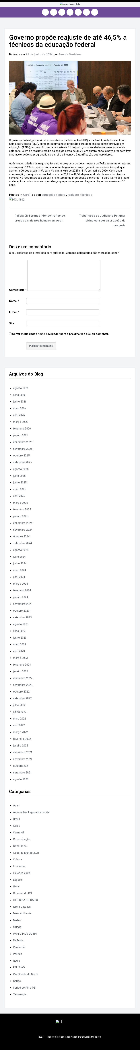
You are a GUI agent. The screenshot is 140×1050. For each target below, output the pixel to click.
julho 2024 (19, 556)
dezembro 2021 (22, 752)
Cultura (17, 859)
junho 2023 (20, 637)
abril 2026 (19, 415)
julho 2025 (19, 475)
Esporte (18, 879)
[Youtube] (70, 12)
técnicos (86, 195)
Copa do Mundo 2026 (26, 852)
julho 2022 (19, 705)
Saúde (17, 981)
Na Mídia (18, 940)
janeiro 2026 (20, 435)
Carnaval (18, 832)
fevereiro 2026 (22, 428)
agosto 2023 (21, 624)
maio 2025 (19, 489)
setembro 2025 (22, 462)
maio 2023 (19, 644)
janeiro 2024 (20, 597)
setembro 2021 (22, 772)
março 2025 (20, 502)
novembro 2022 (22, 685)
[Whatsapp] (86, 12)
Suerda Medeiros (70, 54)
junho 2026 (20, 401)
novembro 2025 (22, 448)
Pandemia (19, 947)
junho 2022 (20, 711)
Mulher (17, 920)
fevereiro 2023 (22, 664)
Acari (16, 805)
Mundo (17, 927)
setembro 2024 (22, 543)
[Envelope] (94, 12)
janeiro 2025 (20, 516)
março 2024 (20, 583)
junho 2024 (20, 563)
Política (17, 954)
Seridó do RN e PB (24, 987)
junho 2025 (20, 482)
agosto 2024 (21, 550)
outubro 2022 (21, 691)
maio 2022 (19, 718)
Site (11, 323)
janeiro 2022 (20, 745)
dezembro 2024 (22, 523)
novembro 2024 (22, 529)
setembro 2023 (22, 617)
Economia (19, 866)
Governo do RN (22, 893)
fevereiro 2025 (22, 509)
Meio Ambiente (22, 913)
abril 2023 (19, 651)
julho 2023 (19, 631)
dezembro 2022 (22, 678)
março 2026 (20, 421)
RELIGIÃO (19, 967)
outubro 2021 (21, 765)
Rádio (16, 960)
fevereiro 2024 (22, 590)
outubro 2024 (21, 536)
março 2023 (20, 658)
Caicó (16, 825)
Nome (14, 301)
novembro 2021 (22, 759)
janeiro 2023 (20, 671)
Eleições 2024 (21, 873)
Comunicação (21, 839)
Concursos (20, 846)
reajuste (73, 195)
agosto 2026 (21, 388)
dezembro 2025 (22, 442)
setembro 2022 (22, 698)
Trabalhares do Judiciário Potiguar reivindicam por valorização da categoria (102, 220)
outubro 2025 (21, 455)
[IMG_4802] (16, 199)
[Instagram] (45, 12)
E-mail (14, 312)
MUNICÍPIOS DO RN (25, 933)
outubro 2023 (21, 610)
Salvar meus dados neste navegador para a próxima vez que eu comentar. (60, 334)
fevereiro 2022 (22, 738)
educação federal (54, 195)
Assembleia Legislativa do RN (31, 812)
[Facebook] (53, 12)
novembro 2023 (22, 604)
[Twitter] (61, 12)
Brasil (16, 819)
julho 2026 (19, 394)
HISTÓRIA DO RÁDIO (25, 900)
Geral (26, 195)
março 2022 (20, 732)
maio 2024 (19, 570)
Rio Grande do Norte (25, 974)
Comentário (18, 289)
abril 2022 (19, 725)
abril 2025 (19, 496)
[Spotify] (78, 12)
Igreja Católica (22, 906)
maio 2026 (19, 408)
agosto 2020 (21, 779)
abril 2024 (19, 577)
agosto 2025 (21, 469)
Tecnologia (20, 994)
